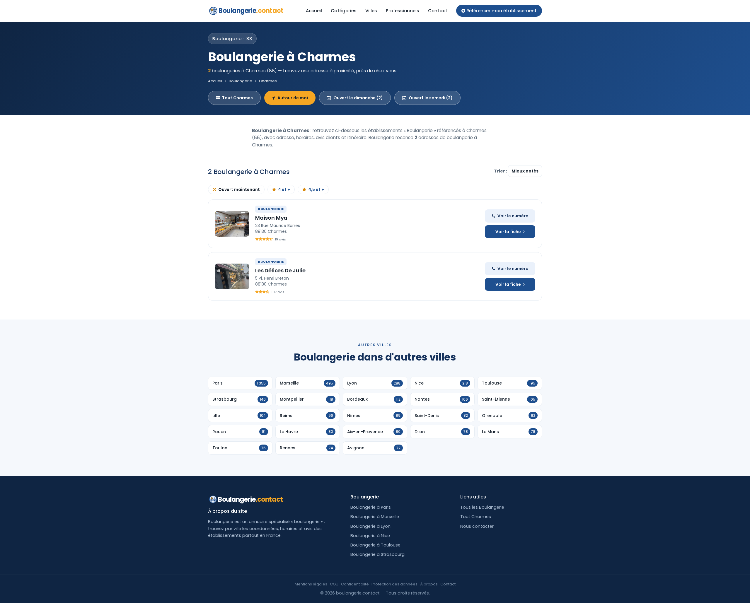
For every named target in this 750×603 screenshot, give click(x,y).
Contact (437, 11)
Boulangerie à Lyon (370, 526)
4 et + (284, 189)
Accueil (314, 11)
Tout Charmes (237, 98)
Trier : (501, 171)
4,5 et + (316, 189)
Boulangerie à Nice (370, 536)
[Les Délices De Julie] (232, 276)
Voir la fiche (508, 232)
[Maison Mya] (232, 224)
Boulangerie (251, 10)
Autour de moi (292, 98)
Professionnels (402, 11)
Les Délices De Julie (280, 270)
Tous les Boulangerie (482, 507)
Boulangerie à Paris (370, 507)
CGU (334, 584)
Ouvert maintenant (239, 189)
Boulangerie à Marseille (374, 517)
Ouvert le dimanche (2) (358, 98)
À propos (429, 584)
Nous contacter (477, 526)
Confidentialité (355, 584)
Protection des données (394, 584)
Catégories (344, 11)
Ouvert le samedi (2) (431, 98)
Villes (371, 11)
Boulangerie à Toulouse (375, 545)
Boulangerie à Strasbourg (377, 554)
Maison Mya (271, 217)
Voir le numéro (513, 216)
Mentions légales (311, 584)
